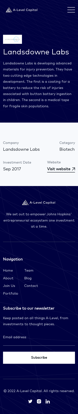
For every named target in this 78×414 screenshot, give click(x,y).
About (8, 278)
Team (29, 270)
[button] (70, 10)
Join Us (9, 286)
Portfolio (10, 293)
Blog (28, 278)
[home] (22, 10)
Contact (31, 286)
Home (8, 270)
